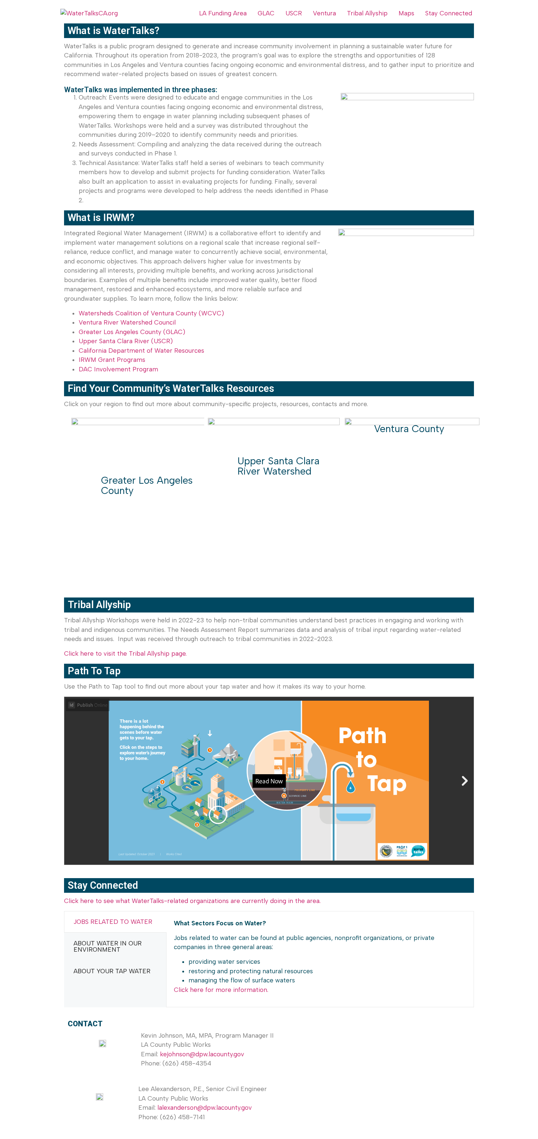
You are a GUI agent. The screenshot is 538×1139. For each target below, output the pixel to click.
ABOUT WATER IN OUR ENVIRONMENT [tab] (108, 946)
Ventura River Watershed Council (127, 322)
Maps (406, 13)
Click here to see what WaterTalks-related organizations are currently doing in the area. (192, 900)
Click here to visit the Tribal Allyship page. (125, 653)
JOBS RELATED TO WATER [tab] (113, 921)
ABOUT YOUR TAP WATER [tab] (112, 971)
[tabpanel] (320, 959)
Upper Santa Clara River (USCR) (126, 341)
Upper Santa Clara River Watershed (279, 466)
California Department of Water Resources (141, 350)
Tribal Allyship (367, 13)
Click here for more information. (221, 989)
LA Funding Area (223, 13)
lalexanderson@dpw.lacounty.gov (204, 1107)
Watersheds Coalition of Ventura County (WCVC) (151, 313)
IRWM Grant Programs (112, 359)
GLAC (266, 13)
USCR (293, 13)
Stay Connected (448, 13)
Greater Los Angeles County (147, 485)
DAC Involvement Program (118, 369)
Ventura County (409, 429)
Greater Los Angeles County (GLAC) (132, 332)
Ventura (324, 13)
